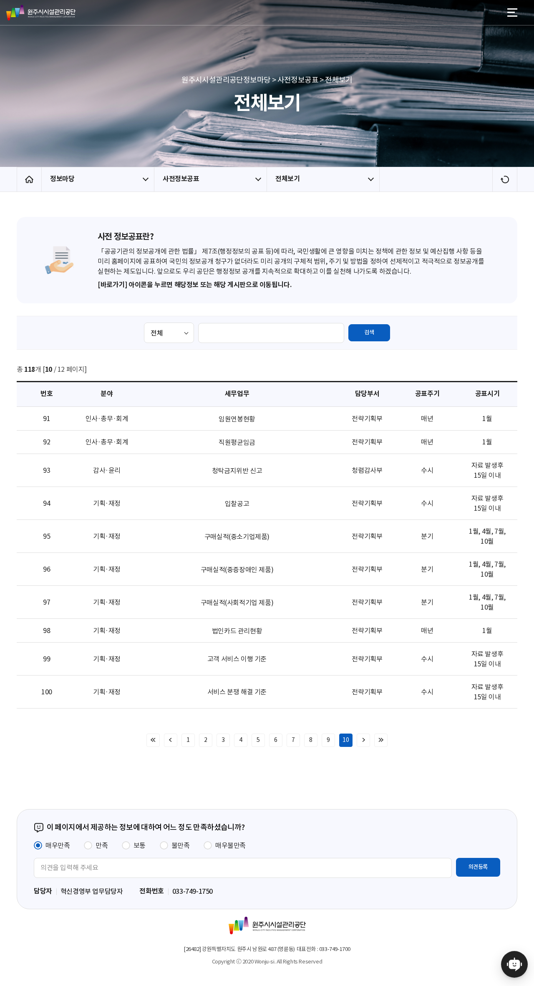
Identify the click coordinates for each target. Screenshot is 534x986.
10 (346, 740)
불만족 (180, 845)
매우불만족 (230, 845)
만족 (102, 845)
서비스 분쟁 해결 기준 (237, 692)
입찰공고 (237, 503)
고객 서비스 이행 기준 (237, 659)
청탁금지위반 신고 (237, 471)
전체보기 (287, 178)
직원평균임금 (237, 442)
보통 (140, 845)
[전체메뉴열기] (512, 12)
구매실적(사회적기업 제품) (237, 602)
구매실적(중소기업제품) (237, 536)
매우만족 (57, 845)
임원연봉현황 (237, 419)
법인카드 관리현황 (237, 631)
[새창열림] (514, 966)
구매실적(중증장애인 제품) (237, 569)
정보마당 (62, 178)
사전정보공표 (181, 178)
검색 (369, 332)
